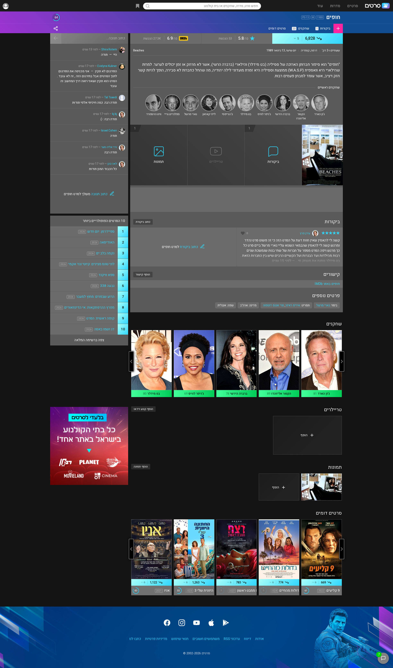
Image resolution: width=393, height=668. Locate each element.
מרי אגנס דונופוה (273, 305)
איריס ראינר (292, 305)
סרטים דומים (277, 28)
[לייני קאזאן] (209, 96)
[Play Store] (226, 623)
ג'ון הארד (324, 393)
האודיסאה (107, 242)
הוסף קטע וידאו (143, 409)
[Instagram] (182, 623)
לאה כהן (112, 164)
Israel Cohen (109, 130)
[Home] (377, 6)
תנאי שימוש (180, 638)
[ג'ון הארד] (319, 96)
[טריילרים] (216, 127)
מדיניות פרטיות (156, 638)
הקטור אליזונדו (281, 393)
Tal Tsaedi (110, 97)
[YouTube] (196, 623)
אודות (259, 638)
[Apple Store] (211, 623)
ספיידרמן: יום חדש (100, 231)
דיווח (247, 638)
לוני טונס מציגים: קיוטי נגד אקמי (91, 264)
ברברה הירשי (238, 393)
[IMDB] (182, 39)
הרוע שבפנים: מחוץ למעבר (95, 296)
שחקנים (301, 28)
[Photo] (321, 486)
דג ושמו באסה (104, 329)
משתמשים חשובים (206, 638)
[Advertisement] (236, 199)
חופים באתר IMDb (327, 283)
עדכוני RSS (232, 638)
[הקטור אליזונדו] (301, 96)
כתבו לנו (135, 638)
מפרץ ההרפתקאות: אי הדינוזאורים (89, 307)
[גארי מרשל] (190, 96)
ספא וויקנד (106, 274)
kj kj (114, 114)
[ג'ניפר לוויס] (264, 96)
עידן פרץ (305, 233)
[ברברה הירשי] (282, 96)
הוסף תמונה (141, 466)
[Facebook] (167, 623)
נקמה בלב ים (105, 253)
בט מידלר (153, 393)
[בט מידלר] (246, 96)
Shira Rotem (109, 49)
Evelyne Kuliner (107, 66)
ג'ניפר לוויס (196, 393)
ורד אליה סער (109, 147)
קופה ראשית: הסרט (100, 318)
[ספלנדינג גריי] (172, 96)
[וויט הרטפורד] (154, 96)
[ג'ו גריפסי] (227, 96)
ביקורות (323, 28)
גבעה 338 (107, 285)
